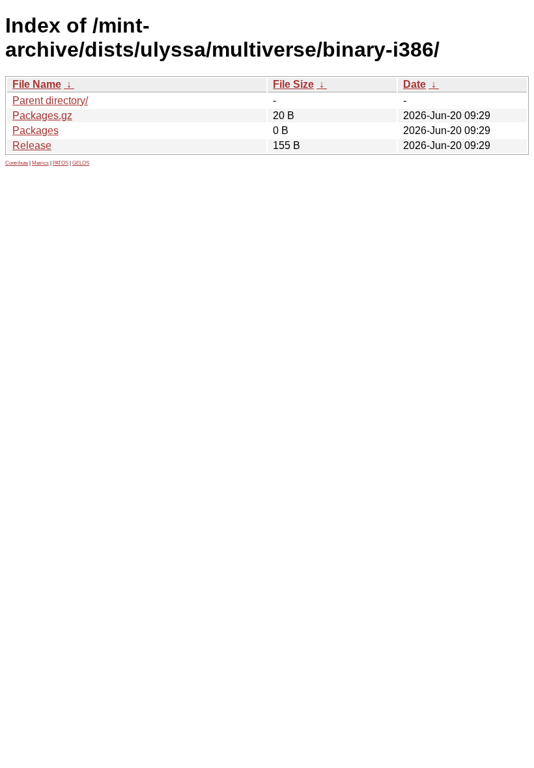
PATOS (60, 163)
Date (414, 84)
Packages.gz (42, 115)
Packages (35, 130)
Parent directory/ (50, 100)
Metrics (40, 163)
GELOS (80, 163)
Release (31, 145)
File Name (36, 84)
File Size (293, 84)
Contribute (16, 163)
